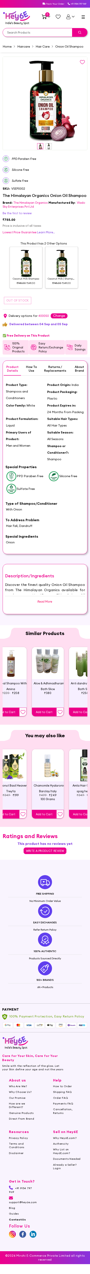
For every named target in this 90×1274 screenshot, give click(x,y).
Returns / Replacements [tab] (55, 369)
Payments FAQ (63, 1103)
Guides (14, 1213)
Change (59, 316)
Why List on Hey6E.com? (61, 1151)
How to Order (62, 1086)
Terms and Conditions (16, 1145)
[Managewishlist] (58, 16)
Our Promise (17, 1097)
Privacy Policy (18, 1138)
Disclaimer (16, 1153)
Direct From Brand (21, 1118)
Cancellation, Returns (62, 1111)
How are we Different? (17, 1105)
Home (7, 46)
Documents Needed (67, 1158)
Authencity (60, 1143)
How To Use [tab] (31, 369)
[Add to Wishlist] (23, 712)
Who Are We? (18, 1086)
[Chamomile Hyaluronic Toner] (48, 765)
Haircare (23, 46)
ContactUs (17, 1219)
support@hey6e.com (23, 1202)
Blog (12, 1208)
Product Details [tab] (12, 369)
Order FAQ (60, 1097)
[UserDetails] (70, 16)
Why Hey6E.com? (64, 1138)
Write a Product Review (45, 851)
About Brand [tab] (79, 369)
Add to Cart (44, 712)
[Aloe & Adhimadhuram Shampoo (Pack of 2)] (48, 663)
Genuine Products (21, 1113)
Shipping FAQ (62, 1092)
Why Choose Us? (20, 1092)
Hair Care (43, 46)
